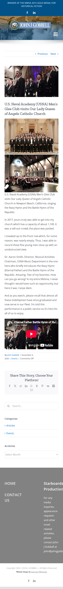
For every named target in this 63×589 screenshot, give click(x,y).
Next (53, 54)
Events (14, 358)
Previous (43, 54)
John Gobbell (13, 355)
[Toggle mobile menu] (56, 34)
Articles (10, 425)
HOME (10, 483)
